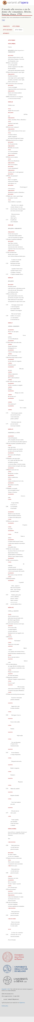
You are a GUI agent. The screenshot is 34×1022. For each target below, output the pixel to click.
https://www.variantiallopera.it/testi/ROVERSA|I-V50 (19, 17)
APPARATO (6, 33)
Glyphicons (22, 1002)
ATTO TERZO (18, 30)
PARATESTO (6, 26)
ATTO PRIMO (16, 26)
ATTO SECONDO (7, 30)
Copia (3, 20)
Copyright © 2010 (6, 989)
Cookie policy (5, 1006)
